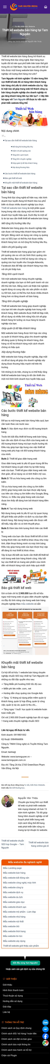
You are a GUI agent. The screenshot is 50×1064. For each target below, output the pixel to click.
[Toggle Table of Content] (3, 136)
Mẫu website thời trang (14, 931)
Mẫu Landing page (12, 868)
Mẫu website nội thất (13, 921)
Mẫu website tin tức (12, 936)
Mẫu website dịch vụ (13, 892)
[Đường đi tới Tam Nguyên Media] (45, 1043)
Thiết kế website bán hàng (14, 208)
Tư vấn (17, 26)
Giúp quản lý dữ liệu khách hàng (24, 163)
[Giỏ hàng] (45, 7)
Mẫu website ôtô (11, 926)
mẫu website (27, 604)
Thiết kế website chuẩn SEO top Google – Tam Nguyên (12, 844)
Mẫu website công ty (13, 887)
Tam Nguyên (19, 99)
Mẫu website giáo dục (14, 902)
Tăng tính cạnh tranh (20, 155)
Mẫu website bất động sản (16, 877)
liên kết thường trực (17, 788)
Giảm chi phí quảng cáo (21, 151)
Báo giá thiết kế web (13, 178)
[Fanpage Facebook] (45, 1036)
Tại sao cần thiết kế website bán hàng (21, 140)
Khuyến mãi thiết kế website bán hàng (21, 183)
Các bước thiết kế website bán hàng (20, 173)
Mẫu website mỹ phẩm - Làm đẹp (19, 912)
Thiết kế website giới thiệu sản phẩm (21, 946)
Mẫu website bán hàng (14, 873)
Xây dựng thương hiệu (20, 167)
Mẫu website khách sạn (14, 907)
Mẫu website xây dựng (14, 941)
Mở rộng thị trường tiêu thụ (22, 147)
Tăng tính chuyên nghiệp (21, 159)
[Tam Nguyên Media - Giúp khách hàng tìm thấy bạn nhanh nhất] (25, 6)
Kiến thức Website (28, 26)
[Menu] (5, 7)
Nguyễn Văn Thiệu (35, 42)
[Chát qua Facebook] (45, 1029)
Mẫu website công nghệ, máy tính (19, 882)
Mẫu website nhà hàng (14, 916)
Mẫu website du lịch (13, 897)
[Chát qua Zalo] (45, 1022)
